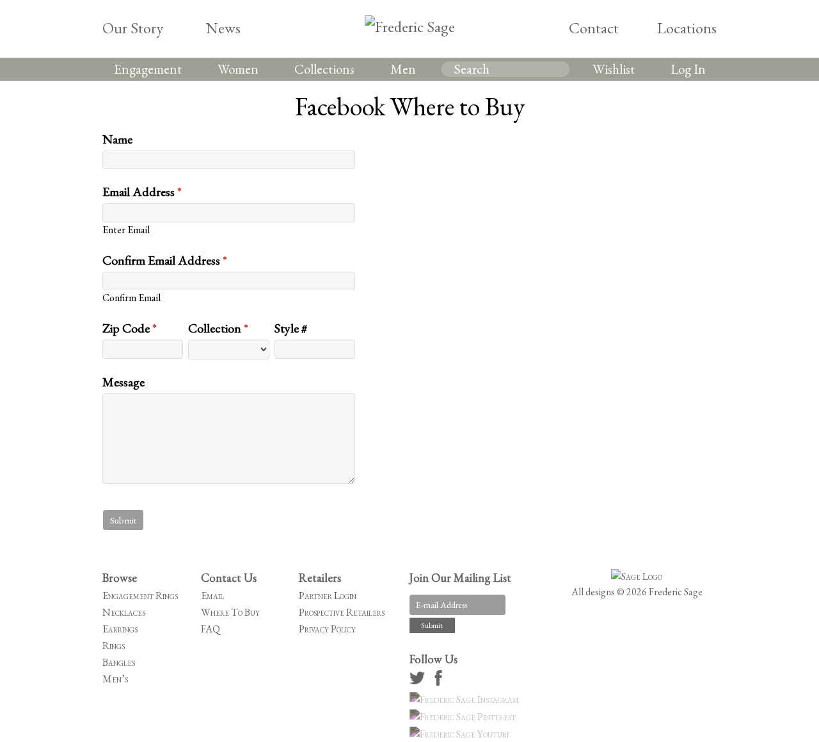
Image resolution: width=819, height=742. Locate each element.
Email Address (142, 191)
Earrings (120, 629)
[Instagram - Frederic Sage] (466, 699)
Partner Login (327, 595)
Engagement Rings (140, 595)
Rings (113, 645)
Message (123, 382)
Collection (218, 328)
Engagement (148, 69)
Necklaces (123, 612)
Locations (687, 28)
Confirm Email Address (164, 260)
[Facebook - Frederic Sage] (440, 682)
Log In (688, 69)
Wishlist (613, 69)
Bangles (118, 662)
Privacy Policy (327, 629)
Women (238, 69)
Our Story (132, 28)
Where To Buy (230, 612)
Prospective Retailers (342, 612)
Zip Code (129, 328)
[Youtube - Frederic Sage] (462, 734)
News (223, 28)
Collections (324, 69)
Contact (594, 28)
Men (403, 69)
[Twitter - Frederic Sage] (419, 682)
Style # (290, 328)
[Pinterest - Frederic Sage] (465, 716)
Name (117, 139)
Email (212, 595)
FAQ (210, 629)
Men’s (115, 679)
